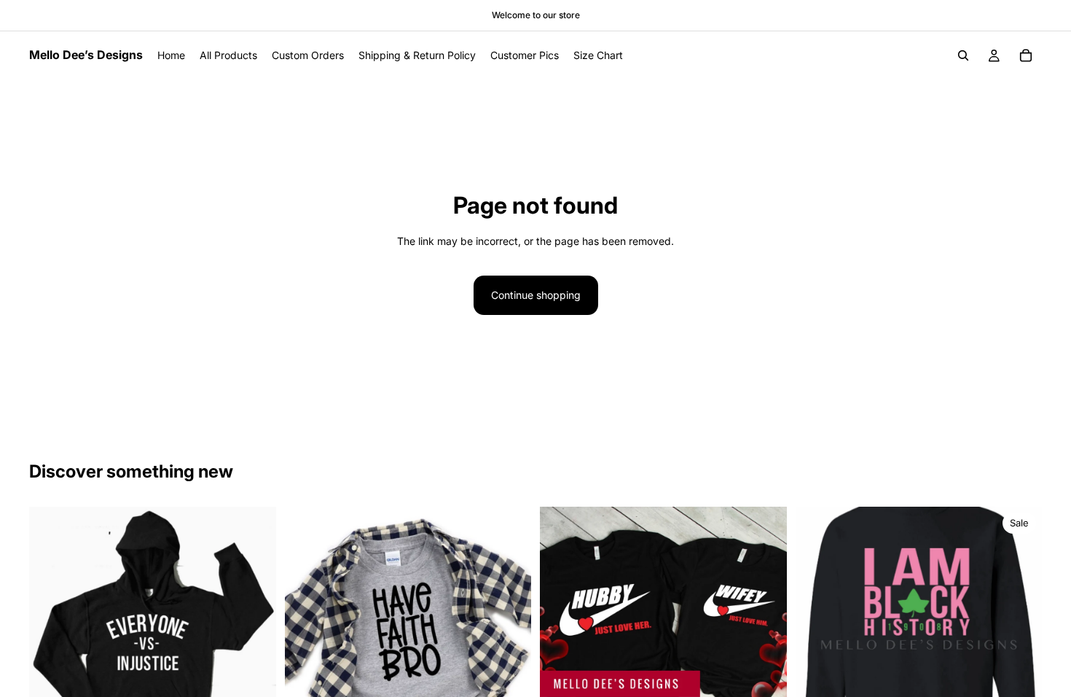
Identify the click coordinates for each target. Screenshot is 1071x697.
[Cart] (1026, 55)
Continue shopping (536, 295)
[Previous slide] (817, 631)
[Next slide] (1020, 631)
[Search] (963, 55)
